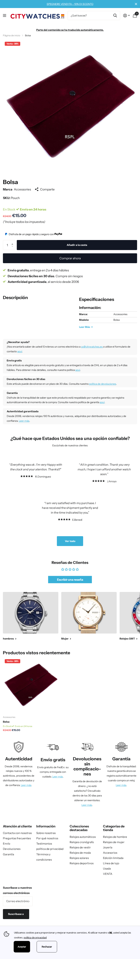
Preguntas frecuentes (17, 838)
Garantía (8, 854)
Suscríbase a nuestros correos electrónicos (17, 890)
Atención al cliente (17, 826)
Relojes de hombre (115, 837)
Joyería (107, 847)
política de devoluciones (102, 383)
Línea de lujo (111, 863)
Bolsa (6, 721)
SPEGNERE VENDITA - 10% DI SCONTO (70, 4)
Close (136, 4)
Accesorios (110, 852)
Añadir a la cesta (77, 245)
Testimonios (44, 843)
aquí (19, 351)
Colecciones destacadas (79, 828)
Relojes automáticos (83, 837)
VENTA (107, 874)
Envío (6, 843)
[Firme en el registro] (126, 15)
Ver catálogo (5, 15)
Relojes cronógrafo (82, 842)
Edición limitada (113, 858)
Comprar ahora (70, 258)
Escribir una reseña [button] (70, 579)
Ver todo (70, 541)
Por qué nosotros (47, 838)
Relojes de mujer (114, 842)
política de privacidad (49, 849)
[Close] (122, 933)
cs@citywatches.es (92, 346)
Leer (84, 327)
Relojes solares (79, 858)
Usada (107, 868)
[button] (13, 241)
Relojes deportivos (82, 863)
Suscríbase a (16, 914)
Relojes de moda (80, 852)
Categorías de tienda (114, 828)
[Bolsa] (30, 685)
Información (45, 826)
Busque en (115, 15)
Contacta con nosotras (17, 833)
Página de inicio (11, 35)
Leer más (24, 420)
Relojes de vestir (80, 847)
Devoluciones (11, 849)
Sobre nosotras (46, 833)
